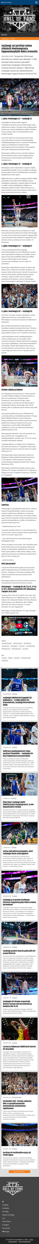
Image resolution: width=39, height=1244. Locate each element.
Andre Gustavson (17, 643)
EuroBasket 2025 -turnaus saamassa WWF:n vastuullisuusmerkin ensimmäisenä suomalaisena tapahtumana (17, 1105)
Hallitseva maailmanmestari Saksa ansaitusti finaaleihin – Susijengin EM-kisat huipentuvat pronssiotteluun (18, 754)
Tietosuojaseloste (25, 1242)
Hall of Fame (5, 38)
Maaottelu (17, 658)
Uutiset (13, 38)
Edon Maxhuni (27, 643)
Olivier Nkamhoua (16, 649)
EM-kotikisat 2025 (25, 658)
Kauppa (6, 1232)
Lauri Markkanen (30, 646)
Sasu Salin (25, 649)
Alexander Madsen (7, 643)
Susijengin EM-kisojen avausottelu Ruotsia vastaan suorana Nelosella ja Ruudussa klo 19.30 (17, 1004)
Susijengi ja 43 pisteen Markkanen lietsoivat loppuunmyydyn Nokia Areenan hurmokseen (19, 902)
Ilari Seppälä (14, 646)
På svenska (6, 1228)
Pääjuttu (10, 658)
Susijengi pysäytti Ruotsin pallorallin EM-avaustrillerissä (19, 952)
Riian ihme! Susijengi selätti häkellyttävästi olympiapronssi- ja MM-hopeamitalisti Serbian (18, 805)
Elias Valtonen (5, 646)
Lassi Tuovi (21, 646)
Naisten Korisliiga (8, 1215)
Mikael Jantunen (6, 649)
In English (5, 1225)
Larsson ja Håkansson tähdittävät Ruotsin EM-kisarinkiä (19, 1048)
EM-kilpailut (5, 660)
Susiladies (5, 1208)
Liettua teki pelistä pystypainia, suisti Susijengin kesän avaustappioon (18, 852)
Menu (5, 35)
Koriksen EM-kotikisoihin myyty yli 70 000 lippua (17, 1154)
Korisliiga (5, 1212)
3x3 (3, 1218)
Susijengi (4, 658)
